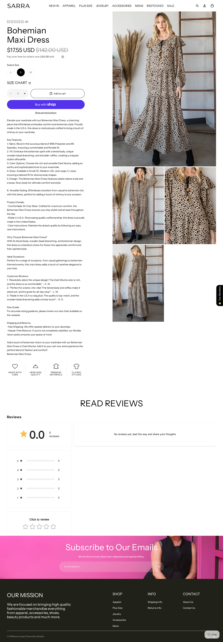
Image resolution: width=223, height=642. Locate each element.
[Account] (204, 6)
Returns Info (154, 607)
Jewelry (117, 614)
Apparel (117, 602)
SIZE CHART (17, 83)
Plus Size (117, 607)
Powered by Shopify (34, 636)
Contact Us (189, 607)
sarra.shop (19, 636)
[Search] (197, 6)
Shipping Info (155, 602)
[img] (15, 21)
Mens (116, 626)
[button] (39, 461)
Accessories (119, 619)
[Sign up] (158, 566)
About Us (188, 602)
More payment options (45, 112)
